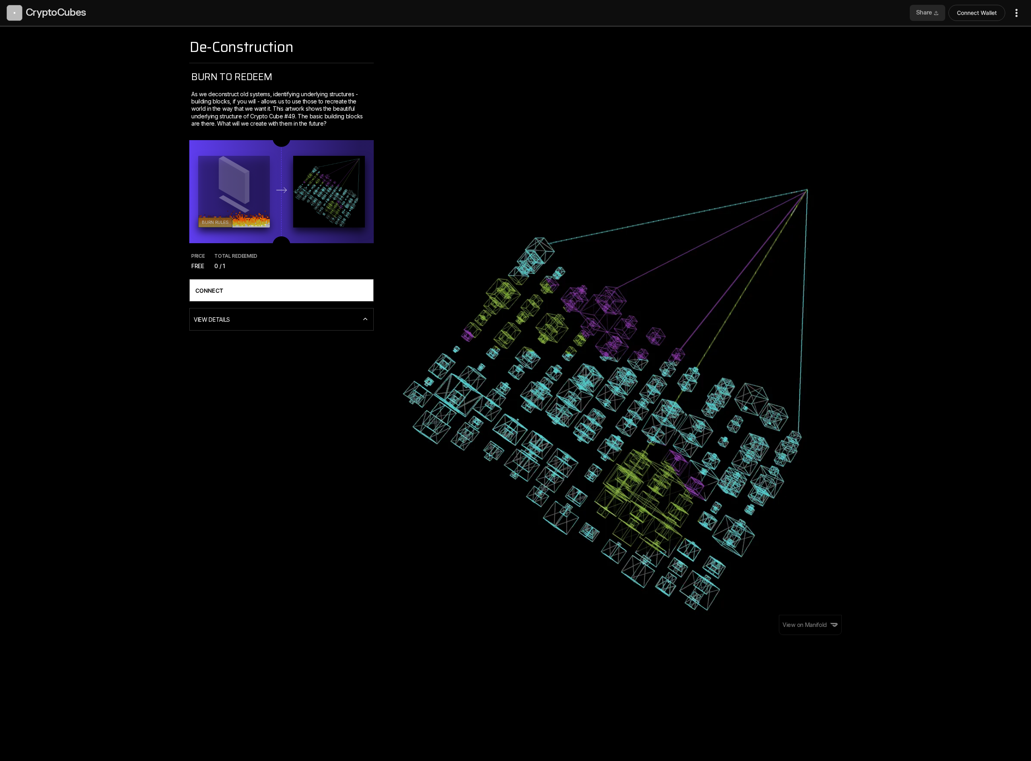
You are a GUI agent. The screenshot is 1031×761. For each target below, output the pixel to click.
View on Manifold (805, 624)
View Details (212, 319)
